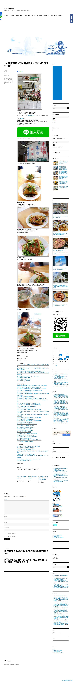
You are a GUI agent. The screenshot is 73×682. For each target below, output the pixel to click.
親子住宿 (33, 15)
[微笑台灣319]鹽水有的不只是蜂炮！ (24, 460)
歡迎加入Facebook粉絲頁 (59, 457)
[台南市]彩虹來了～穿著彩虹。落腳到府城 (25, 447)
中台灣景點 (12, 15)
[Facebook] (1, 13)
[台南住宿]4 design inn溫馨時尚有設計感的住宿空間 (28, 376)
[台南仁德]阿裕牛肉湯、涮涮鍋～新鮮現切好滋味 (27, 433)
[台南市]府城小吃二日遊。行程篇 (24, 431)
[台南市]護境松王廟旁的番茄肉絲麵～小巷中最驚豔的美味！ (29, 420)
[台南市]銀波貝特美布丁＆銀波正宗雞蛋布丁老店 (27, 423)
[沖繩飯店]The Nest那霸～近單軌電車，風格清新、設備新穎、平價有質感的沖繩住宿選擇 (61, 403)
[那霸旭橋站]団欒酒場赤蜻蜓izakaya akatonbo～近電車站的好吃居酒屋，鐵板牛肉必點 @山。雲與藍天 (60, 395)
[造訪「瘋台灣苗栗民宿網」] (61, 510)
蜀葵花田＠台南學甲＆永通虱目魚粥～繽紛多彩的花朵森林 (29, 459)
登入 (54, 533)
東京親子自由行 (19, 15)
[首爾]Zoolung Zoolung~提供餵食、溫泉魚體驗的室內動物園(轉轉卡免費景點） (60, 421)
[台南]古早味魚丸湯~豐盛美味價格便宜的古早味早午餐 (28, 403)
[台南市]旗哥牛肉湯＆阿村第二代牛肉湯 (25, 425)
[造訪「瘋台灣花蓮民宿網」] (61, 515)
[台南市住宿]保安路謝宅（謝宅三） (24, 377)
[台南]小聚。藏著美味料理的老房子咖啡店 (25, 396)
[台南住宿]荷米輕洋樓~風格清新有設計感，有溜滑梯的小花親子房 (30, 371)
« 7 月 (56, 365)
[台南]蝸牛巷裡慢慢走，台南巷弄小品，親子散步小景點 (28, 446)
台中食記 (6, 15)
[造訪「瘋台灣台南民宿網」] (61, 505)
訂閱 (54, 145)
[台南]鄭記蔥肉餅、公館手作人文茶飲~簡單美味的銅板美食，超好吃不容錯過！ (43, 478)
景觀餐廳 (45, 15)
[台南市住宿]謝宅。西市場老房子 (24, 379)
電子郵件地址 (7, 522)
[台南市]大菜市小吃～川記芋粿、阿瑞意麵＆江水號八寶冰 (29, 409)
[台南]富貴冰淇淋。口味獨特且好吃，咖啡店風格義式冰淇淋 (29, 390)
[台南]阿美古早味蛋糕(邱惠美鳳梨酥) (25, 422)
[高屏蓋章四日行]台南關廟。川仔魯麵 (25, 441)
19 (60, 359)
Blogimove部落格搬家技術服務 (67, 680)
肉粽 (10, 82)
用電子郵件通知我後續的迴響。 (11, 533)
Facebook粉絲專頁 (52, 15)
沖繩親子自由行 (27, 15)
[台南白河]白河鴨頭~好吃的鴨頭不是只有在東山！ (27, 436)
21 (65, 359)
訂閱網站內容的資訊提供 (57, 535)
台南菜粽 (9, 80)
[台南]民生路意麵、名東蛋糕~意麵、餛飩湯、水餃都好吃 (29, 387)
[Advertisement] (37, 28)
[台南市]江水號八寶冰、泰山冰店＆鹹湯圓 (25, 419)
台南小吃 (7, 79)
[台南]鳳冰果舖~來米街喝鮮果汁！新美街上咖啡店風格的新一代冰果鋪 (31, 388)
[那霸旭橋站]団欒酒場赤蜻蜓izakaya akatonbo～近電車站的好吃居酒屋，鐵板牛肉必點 (60, 380)
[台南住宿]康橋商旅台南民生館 (23, 380)
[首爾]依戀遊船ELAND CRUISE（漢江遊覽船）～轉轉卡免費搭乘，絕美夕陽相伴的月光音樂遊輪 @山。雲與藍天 (61, 419)
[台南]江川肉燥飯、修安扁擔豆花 (24, 392)
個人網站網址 (6, 527)
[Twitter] (1, 15)
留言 (5, 499)
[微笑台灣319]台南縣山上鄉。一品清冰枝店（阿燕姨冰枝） (29, 439)
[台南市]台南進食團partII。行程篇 (24, 428)
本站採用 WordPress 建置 (14, 664)
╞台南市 (5, 76)
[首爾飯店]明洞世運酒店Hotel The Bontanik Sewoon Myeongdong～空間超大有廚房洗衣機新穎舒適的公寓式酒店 (60, 471)
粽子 (8, 82)
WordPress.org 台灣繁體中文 (58, 537)
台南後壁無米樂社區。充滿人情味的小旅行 (26, 454)
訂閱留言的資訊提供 (56, 536)
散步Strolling (31, 115)
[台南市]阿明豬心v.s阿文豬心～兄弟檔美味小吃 (27, 406)
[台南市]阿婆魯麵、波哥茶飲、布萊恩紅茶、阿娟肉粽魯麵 (29, 417)
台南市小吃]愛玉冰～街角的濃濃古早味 (25, 408)
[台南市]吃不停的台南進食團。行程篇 (25, 430)
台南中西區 (6, 78)
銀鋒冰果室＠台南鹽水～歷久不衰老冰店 (25, 435)
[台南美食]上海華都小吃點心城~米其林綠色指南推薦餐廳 (29, 404)
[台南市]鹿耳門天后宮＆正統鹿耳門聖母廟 (25, 449)
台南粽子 (11, 79)
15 (67, 357)
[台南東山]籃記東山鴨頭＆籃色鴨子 (24, 438)
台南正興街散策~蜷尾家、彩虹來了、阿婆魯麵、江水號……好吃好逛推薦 (32, 385)
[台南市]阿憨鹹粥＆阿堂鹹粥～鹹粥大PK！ (26, 427)
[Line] (1, 17)
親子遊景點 (39, 15)
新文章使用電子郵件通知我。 (10, 536)
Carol (5, 73)
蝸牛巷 (21, 118)
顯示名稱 (6, 516)
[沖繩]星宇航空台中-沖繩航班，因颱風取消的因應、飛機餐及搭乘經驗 (60, 397)
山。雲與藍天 (9, 9)
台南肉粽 (5, 80)
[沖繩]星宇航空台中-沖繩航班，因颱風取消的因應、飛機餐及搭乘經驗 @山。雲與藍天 (60, 413)
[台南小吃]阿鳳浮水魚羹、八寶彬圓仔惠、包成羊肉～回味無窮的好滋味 (31, 398)
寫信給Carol (60, 15)
